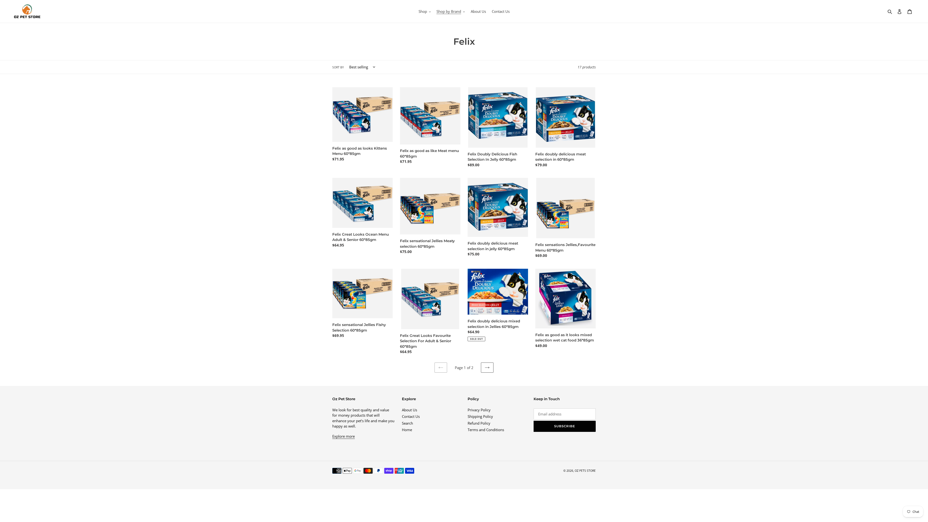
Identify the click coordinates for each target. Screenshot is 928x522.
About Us (409, 409)
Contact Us (411, 416)
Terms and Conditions (486, 429)
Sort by (338, 67)
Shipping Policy (480, 416)
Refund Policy (479, 423)
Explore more (343, 436)
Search (407, 423)
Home (407, 429)
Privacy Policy (479, 409)
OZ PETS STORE (585, 471)
